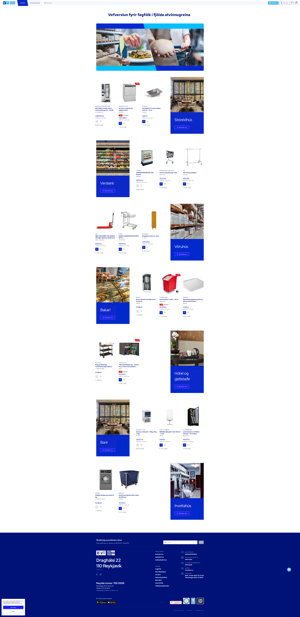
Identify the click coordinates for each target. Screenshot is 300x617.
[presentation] (23, 3)
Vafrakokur (189, 610)
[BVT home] (9, 4)
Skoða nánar (18, 603)
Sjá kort (98, 569)
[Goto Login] (291, 3)
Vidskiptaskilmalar (199, 610)
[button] (45, 3)
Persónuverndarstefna (179, 610)
